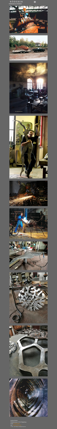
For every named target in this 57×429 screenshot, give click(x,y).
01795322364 (16, 423)
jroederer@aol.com (17, 425)
